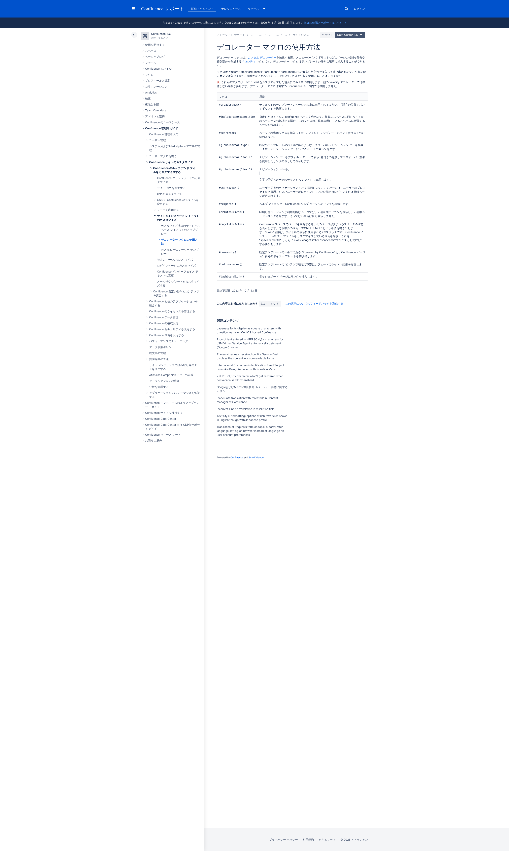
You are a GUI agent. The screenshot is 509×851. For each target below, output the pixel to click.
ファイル (150, 62)
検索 (346, 9)
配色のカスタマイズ (169, 194)
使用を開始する (155, 44)
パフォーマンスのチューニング (168, 341)
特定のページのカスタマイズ (175, 259)
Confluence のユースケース (162, 122)
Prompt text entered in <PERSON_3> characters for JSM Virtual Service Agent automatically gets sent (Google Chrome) (250, 343)
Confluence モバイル (158, 68)
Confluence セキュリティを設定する (172, 329)
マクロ (149, 74)
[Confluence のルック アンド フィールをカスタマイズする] (286, 34)
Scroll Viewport (257, 457)
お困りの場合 (153, 440)
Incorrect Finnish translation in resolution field (246, 409)
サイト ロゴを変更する (171, 188)
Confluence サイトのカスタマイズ (171, 162)
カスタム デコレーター (262, 57)
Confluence (236, 457)
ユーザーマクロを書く (163, 156)
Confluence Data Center (160, 418)
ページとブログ (155, 56)
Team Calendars (155, 110)
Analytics (151, 92)
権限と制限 (152, 104)
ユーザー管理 (157, 140)
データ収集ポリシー (161, 347)
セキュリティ (327, 839)
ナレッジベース (231, 8)
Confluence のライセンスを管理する (172, 311)
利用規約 (308, 839)
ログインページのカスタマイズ (176, 265)
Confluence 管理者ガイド (161, 128)
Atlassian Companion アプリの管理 (171, 375)
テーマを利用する (168, 209)
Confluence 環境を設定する (166, 335)
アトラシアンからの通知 (164, 381)
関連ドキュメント (202, 8)
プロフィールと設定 (157, 80)
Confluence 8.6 (161, 33)
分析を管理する (159, 386)
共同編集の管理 (159, 359)
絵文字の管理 (157, 353)
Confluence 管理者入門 (163, 134)
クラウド (327, 34)
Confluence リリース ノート (163, 434)
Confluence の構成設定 (163, 323)
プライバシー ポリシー (283, 839)
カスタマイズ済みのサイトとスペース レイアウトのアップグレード (180, 229)
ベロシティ (248, 61)
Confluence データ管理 (163, 317)
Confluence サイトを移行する (164, 412)
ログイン (359, 8)
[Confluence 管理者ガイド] (269, 34)
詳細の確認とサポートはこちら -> (325, 22)
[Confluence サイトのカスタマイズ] (277, 34)
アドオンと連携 (155, 116)
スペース (150, 50)
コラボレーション (156, 86)
